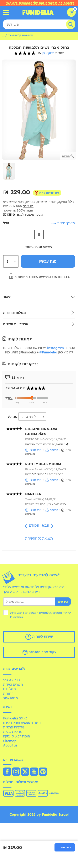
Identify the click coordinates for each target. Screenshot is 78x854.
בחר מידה (65, 847)
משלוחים (9, 689)
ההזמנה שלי (11, 680)
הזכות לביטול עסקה (16, 736)
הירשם (63, 602)
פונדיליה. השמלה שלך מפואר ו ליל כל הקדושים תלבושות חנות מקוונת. (38, 12)
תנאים (18, 613)
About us (10, 745)
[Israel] (7, 772)
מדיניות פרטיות (13, 727)
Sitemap (9, 741)
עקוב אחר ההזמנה (41, 652)
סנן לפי (11, 416)
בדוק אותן (48, 53)
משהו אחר (10, 698)
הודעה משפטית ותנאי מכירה (22, 722)
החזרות (8, 693)
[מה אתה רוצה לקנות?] (6, 12)
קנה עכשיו (48, 261)
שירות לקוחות (42, 636)
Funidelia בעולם (15, 718)
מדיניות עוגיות (12, 731)
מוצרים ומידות (13, 684)
